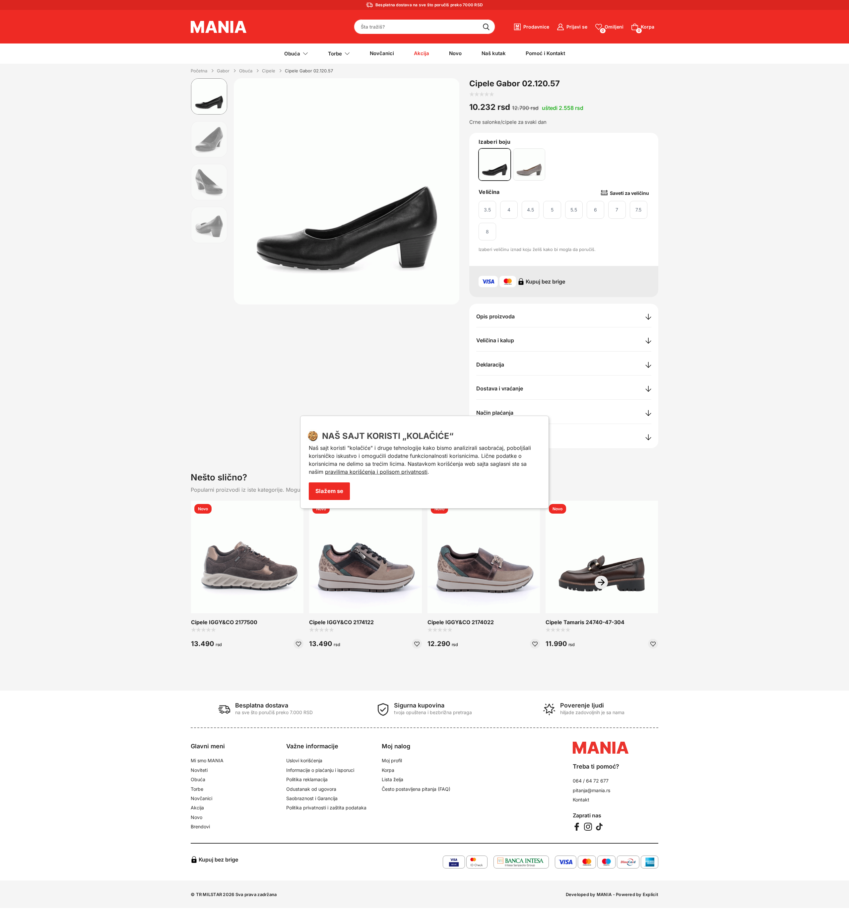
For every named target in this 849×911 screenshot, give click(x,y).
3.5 (487, 209)
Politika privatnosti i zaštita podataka (326, 807)
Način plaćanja (494, 412)
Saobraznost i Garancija (312, 798)
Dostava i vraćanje (499, 388)
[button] (601, 582)
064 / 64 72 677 (591, 781)
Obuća (245, 70)
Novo (455, 53)
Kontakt (581, 799)
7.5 (638, 209)
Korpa (388, 770)
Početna (199, 70)
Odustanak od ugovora (311, 789)
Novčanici (382, 53)
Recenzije (488, 437)
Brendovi (200, 826)
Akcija (197, 807)
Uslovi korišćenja (304, 760)
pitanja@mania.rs (591, 790)
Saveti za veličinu (629, 193)
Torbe (197, 789)
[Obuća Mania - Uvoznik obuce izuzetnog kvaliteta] (219, 26)
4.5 (530, 209)
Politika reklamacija (307, 779)
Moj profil (392, 760)
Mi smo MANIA (207, 760)
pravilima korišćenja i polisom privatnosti (376, 471)
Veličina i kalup (495, 340)
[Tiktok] (599, 827)
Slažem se (329, 491)
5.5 (573, 209)
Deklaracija (490, 364)
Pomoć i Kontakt (545, 53)
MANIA (604, 894)
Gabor (223, 70)
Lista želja (392, 779)
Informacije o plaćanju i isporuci (320, 770)
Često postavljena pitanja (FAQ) (416, 789)
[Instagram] (588, 827)
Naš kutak (494, 53)
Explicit (650, 894)
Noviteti (199, 770)
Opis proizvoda (495, 316)
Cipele (268, 70)
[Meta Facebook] (577, 827)
